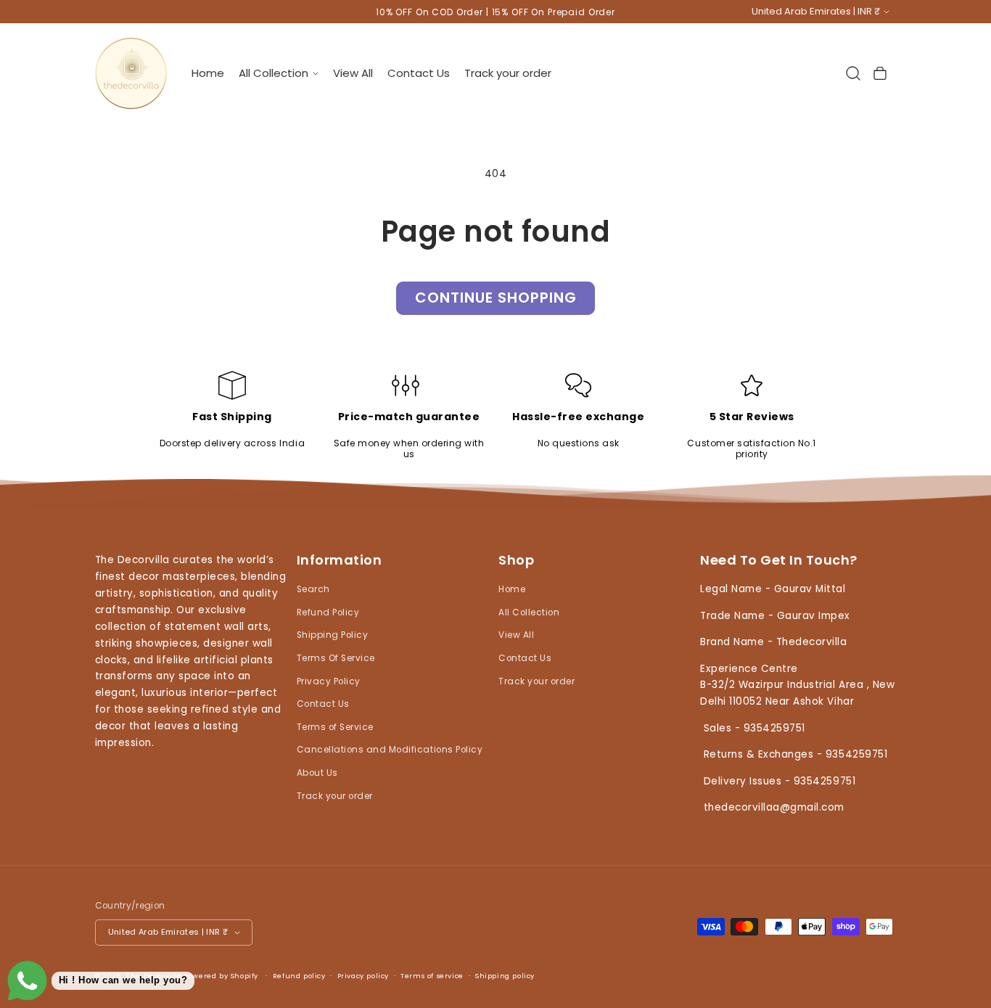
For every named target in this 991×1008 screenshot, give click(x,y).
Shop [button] (516, 560)
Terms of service (432, 975)
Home (511, 589)
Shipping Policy (333, 635)
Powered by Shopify (221, 975)
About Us (317, 773)
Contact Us (323, 704)
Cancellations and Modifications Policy (389, 749)
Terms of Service (335, 726)
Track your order (335, 795)
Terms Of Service (336, 657)
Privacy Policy (329, 681)
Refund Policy (328, 612)
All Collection (528, 612)
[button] (278, 73)
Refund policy (299, 975)
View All (516, 635)
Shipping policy (505, 975)
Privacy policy (363, 975)
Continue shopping (496, 297)
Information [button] (339, 560)
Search (313, 589)
